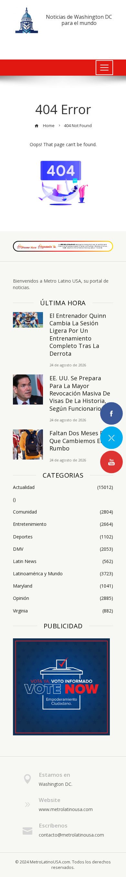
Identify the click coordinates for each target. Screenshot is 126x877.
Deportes (63, 537)
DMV (63, 549)
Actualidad (63, 487)
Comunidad (63, 512)
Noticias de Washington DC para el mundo (79, 20)
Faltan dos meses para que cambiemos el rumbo (80, 440)
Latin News (63, 561)
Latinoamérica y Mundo (63, 574)
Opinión (63, 598)
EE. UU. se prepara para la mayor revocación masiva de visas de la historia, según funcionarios (79, 393)
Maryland (63, 586)
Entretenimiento (63, 524)
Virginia (63, 611)
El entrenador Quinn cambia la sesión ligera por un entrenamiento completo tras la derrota (77, 334)
